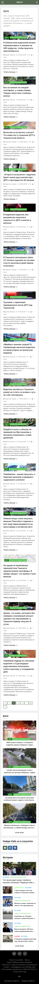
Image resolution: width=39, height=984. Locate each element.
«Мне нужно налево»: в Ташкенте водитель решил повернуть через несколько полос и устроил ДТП (19, 744)
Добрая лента (19, 887)
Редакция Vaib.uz (28, 981)
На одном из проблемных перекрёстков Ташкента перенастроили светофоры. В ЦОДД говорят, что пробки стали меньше (19, 571)
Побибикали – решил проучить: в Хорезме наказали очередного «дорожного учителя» (19, 477)
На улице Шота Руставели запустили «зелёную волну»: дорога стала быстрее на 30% (20, 800)
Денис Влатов (10, 55)
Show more (19, 832)
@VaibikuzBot (30, 967)
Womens (17, 936)
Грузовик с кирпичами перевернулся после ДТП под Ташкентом (17, 305)
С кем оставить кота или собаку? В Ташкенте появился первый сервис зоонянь (25, 893)
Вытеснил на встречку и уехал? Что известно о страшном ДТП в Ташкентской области (19, 135)
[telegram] (5, 848)
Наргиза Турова (10, 142)
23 (31, 703)
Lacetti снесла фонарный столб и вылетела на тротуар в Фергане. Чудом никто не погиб (19, 772)
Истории (6, 877)
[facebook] (15, 848)
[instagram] (10, 848)
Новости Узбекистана (18, 37)
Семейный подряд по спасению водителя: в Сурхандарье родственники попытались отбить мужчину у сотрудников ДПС (18, 666)
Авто (6, 37)
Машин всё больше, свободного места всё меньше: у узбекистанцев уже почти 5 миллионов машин (20, 827)
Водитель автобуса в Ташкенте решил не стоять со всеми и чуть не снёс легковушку (19, 392)
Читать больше (10, 72)
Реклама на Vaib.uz (11, 981)
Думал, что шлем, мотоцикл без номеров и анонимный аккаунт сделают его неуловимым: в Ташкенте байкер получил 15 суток (19, 618)
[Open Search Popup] (37, 2)
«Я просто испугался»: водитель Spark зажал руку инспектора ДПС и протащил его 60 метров (19, 177)
